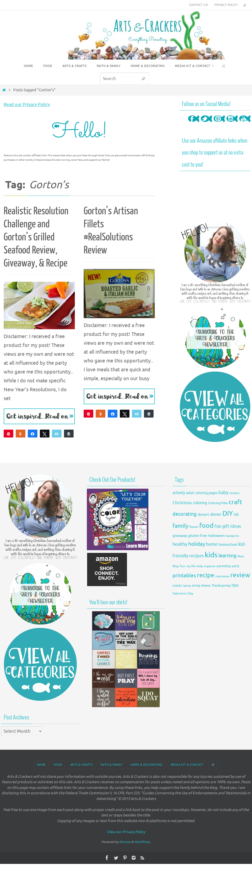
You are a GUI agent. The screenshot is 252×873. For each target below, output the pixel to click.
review (240, 575)
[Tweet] (44, 433)
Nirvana (124, 842)
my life (191, 566)
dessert (203, 515)
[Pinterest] (219, 123)
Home (41, 765)
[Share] (32, 433)
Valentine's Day (183, 593)
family (180, 526)
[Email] (56, 433)
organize (210, 566)
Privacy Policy (226, 5)
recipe (205, 575)
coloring (200, 502)
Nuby (200, 566)
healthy (180, 544)
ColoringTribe (218, 503)
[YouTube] (245, 123)
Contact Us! (198, 5)
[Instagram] (232, 123)
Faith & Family (111, 765)
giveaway (180, 536)
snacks (177, 585)
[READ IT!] (39, 416)
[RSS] (142, 858)
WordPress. (142, 842)
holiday (196, 544)
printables (184, 575)
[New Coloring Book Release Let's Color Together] (117, 549)
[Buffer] (68, 433)
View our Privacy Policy (126, 832)
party (235, 566)
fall (236, 514)
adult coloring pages (202, 493)
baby (223, 492)
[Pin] (88, 413)
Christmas (182, 502)
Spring (187, 585)
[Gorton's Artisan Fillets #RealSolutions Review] (119, 293)
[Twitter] (206, 123)
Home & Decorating (146, 765)
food (206, 525)
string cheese (201, 586)
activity (179, 492)
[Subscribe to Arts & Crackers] (215, 337)
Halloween (216, 536)
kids (211, 555)
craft (235, 502)
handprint (232, 536)
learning (227, 556)
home (212, 544)
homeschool (228, 545)
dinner (215, 514)
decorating (185, 514)
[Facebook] (194, 123)
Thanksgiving (221, 586)
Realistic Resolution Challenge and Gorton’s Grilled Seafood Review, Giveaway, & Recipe (36, 237)
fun (218, 526)
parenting (224, 566)
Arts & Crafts (81, 765)
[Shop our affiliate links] (107, 585)
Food (58, 765)
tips (235, 585)
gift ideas (231, 526)
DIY (227, 513)
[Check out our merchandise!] (126, 659)
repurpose (222, 576)
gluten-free (197, 535)
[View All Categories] (215, 406)
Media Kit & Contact (187, 765)
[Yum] (20, 433)
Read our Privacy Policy (27, 104)
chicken (234, 493)
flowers (193, 527)
